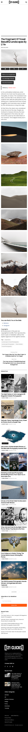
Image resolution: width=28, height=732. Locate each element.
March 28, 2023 (4, 47)
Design (6, 701)
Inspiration (7, 339)
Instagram (6, 325)
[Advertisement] (14, 20)
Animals (4, 523)
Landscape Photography (8, 344)
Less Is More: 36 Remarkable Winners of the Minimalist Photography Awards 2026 (13, 447)
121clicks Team (12, 87)
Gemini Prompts (8, 722)
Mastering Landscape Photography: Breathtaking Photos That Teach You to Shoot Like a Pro (13, 474)
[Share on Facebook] (5, 69)
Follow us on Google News (8, 74)
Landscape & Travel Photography (10, 342)
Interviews (7, 706)
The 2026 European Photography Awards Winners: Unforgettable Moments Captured (13, 583)
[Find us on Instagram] (10, 666)
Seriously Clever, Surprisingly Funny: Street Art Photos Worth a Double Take (14, 421)
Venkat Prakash (5, 478)
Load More (14, 591)
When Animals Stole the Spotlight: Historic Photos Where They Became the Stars (14, 528)
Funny (6, 703)
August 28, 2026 (13, 397)
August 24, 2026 (13, 558)
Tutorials (7, 708)
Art (3, 417)
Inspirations (5, 391)
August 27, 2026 (12, 424)
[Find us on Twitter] (7, 666)
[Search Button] (26, 2)
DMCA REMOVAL (14, 715)
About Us (7, 715)
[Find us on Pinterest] (12, 666)
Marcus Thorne (5, 397)
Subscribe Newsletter (7, 82)
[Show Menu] (1, 2)
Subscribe (14, 605)
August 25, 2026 (13, 478)
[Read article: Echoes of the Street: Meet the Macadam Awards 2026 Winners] (14, 490)
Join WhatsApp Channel (8, 78)
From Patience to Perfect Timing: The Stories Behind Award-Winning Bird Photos (12, 555)
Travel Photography (7, 346)
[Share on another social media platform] (23, 69)
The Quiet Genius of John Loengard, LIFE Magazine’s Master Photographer (13, 395)
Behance (6, 323)
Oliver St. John (5, 424)
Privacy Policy (8, 717)
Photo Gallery (19, 344)
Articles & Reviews (9, 699)
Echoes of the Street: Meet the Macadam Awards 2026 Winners (13, 502)
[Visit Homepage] (14, 2)
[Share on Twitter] (14, 69)
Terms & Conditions (9, 720)
